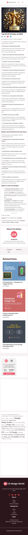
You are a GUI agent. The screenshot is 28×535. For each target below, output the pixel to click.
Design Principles (4, 420)
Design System (15, 422)
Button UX (3, 418)
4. (1, 70)
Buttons (16, 416)
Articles (14, 509)
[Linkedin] (10, 36)
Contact (14, 502)
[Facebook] (2, 36)
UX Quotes (15, 437)
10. (2, 123)
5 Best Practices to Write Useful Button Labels (12, 151)
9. (10, 114)
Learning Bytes (6, 285)
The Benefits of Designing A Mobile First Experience (13, 70)
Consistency (11, 418)
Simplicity (7, 428)
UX (2, 432)
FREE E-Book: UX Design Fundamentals (14, 521)
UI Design (8, 430)
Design (17, 418)
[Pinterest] (7, 36)
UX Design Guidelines (7, 434)
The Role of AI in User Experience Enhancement (12, 95)
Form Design (4, 426)
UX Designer (20, 432)
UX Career (7, 432)
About (14, 500)
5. (1, 78)
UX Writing (3, 438)
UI (24, 428)
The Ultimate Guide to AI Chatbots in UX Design (13, 123)
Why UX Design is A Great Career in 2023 (11, 78)
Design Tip (3, 424)
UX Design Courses (14, 520)
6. (13, 87)
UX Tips (22, 437)
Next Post (19, 249)
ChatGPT (7, 418)
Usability (12, 430)
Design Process (12, 420)
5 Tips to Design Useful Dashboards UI (10, 314)
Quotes (3, 428)
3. (10, 61)
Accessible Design (10, 414)
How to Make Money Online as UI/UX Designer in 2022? (14, 158)
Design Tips (10, 425)
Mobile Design (16, 426)
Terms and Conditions (14, 503)
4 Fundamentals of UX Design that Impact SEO (12, 345)
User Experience (20, 430)
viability (18, 181)
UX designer (6, 160)
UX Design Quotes (19, 434)
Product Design (23, 426)
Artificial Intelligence (5, 416)
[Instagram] (9, 495)
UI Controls (3, 430)
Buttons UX (20, 416)
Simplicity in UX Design (14, 428)
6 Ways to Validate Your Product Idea (10, 177)
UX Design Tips (5, 437)
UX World (19, 39)
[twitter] (5, 36)
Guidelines (10, 426)
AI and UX (17, 414)
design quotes (6, 422)
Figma (22, 424)
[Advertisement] (14, 395)
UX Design (13, 432)
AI (14, 414)
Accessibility (3, 414)
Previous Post (9, 250)
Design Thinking (21, 422)
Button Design (11, 416)
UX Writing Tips (8, 438)
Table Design (21, 428)
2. (12, 54)
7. (1, 95)
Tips (14, 511)
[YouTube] (18, 495)
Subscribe (14, 523)
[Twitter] (15, 495)
